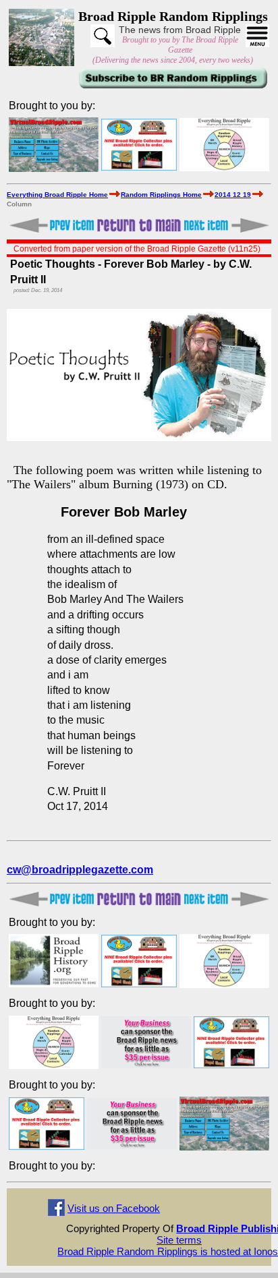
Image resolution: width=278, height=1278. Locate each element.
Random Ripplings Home (161, 194)
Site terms (179, 1240)
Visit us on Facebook (113, 1208)
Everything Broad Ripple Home (57, 194)
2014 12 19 (233, 194)
